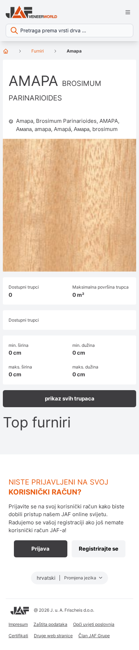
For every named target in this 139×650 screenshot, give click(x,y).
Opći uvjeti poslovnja (93, 624)
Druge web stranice (53, 635)
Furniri (37, 51)
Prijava (40, 548)
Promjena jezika (80, 577)
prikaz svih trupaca (69, 398)
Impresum (18, 624)
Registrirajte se (98, 548)
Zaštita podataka (50, 624)
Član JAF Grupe (94, 635)
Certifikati (18, 635)
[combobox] (69, 30)
